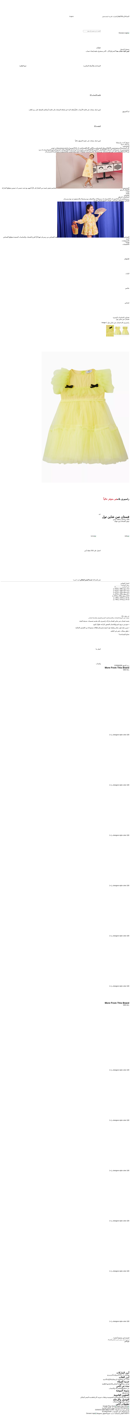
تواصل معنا (125, 1384)
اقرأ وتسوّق (125, 1393)
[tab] (125, 331)
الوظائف (122, 1388)
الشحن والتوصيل (124, 1402)
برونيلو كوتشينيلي (102, 148)
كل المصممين (125, 148)
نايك (123, 151)
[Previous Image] (115, 344)
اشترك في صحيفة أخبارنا (121, 1338)
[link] (90, 51)
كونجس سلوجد (84, 150)
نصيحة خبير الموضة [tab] (124, 618)
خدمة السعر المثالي (86, 1397)
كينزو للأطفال (93, 150)
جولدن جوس (55, 148)
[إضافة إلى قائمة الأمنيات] (107, 609)
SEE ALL (126, 670)
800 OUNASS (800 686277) (104, 1410)
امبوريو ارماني (70, 148)
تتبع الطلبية (105, 1384)
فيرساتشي (53, 151)
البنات (128, 197)
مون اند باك (112, 199)
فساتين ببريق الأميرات (122, 200)
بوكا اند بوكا (96, 199)
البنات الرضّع (122, 197)
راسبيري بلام (123, 499)
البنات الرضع (125, 1379)
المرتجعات (116, 1402)
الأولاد (109, 1379)
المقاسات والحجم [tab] (114, 618)
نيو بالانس (126, 151)
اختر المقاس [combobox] (126, 587)
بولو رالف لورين (115, 151)
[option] (65, 589)
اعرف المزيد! (76, 580)
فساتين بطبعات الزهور (109, 200)
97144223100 (106, 1411)
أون (121, 151)
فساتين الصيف (97, 200)
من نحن (127, 1388)
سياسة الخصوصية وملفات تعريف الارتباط (105, 1397)
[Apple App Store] (123, 1406)
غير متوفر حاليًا (125, 616)
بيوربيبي (108, 151)
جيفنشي (61, 148)
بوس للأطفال (111, 148)
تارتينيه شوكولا (85, 151)
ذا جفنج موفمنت (76, 151)
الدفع (110, 1384)
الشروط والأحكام (123, 1397)
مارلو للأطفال (70, 150)
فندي (65, 148)
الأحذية (105, 1379)
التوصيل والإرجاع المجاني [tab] (95, 618)
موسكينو (51, 150)
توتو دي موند (73, 199)
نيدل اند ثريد (42, 150)
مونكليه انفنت (62, 150)
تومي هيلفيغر (68, 151)
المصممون (126, 188)
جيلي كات (99, 150)
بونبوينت (117, 148)
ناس (47, 150)
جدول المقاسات (125, 585)
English (71, 16)
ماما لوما (77, 150)
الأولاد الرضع (117, 1379)
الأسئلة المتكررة (117, 1384)
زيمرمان (47, 151)
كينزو (117, 1375)
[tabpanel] (65, 626)
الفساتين (126, 237)
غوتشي (127, 150)
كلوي (85, 148)
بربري (95, 148)
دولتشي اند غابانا (79, 148)
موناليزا (56, 150)
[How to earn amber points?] (115, 558)
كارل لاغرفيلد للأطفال (109, 150)
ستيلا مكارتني (94, 151)
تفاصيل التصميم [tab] (106, 618)
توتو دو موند (60, 151)
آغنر (120, 148)
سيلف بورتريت (102, 151)
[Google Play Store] (110, 1406)
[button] (124, 49)
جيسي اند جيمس (121, 150)
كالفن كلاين (90, 148)
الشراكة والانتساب (114, 1388)
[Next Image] (115, 490)
